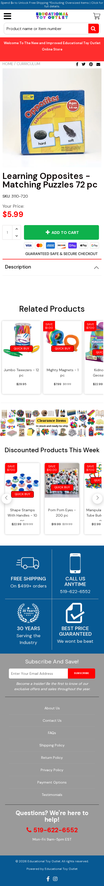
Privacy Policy (52, 770)
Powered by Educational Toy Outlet (52, 869)
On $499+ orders (28, 586)
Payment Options (52, 782)
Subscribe (81, 673)
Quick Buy (21, 348)
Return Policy (52, 757)
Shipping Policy (52, 745)
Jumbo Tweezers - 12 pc (21, 373)
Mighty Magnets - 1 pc (63, 373)
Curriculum (28, 63)
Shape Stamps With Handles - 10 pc (22, 514)
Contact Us (52, 720)
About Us (52, 708)
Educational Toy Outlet (44, 861)
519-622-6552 (75, 591)
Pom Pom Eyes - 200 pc (62, 513)
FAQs (52, 733)
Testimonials (52, 794)
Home (8, 63)
